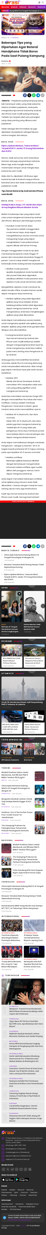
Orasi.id (23, 1226)
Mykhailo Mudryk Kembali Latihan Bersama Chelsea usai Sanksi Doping (26, 1034)
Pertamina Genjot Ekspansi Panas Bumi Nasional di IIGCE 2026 (34, 662)
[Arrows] (3, 606)
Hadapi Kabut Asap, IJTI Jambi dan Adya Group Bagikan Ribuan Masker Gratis (21, 206)
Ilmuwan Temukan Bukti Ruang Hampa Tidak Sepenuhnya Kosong (24, 565)
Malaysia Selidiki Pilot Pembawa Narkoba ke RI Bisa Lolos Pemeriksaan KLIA (26, 1083)
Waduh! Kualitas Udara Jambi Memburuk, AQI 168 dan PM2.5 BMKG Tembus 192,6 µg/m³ (14, 775)
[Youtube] (21, 1169)
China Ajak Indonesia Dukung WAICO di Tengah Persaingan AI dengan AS (21, 556)
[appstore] (7, 1181)
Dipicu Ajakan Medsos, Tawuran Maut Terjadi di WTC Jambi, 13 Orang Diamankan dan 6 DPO (22, 148)
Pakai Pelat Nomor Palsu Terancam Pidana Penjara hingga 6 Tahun (33, 728)
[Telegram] (38, 95)
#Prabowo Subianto (10, 760)
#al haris (28, 760)
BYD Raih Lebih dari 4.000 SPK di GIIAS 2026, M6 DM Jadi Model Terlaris (10, 728)
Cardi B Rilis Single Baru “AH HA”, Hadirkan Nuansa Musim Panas (23, 1107)
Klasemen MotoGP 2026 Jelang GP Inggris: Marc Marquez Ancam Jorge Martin (25, 1118)
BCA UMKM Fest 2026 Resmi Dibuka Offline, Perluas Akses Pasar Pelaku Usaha (11, 663)
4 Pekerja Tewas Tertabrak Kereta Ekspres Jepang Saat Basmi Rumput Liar (33, 939)
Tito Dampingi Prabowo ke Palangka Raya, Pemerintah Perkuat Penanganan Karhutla (15, 828)
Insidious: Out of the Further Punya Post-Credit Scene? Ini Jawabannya (17, 815)
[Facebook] (25, 95)
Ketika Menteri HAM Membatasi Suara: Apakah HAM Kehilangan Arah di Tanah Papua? (32, 629)
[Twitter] (29, 95)
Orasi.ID (5, 37)
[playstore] (22, 1181)
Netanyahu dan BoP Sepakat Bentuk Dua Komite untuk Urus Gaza (33, 965)
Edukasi (15, 37)
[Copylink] (43, 95)
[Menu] (3, 2)
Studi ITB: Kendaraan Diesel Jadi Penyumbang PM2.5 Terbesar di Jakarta (22, 703)
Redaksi (4, 61)
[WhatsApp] (34, 95)
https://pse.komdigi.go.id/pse (19, 1220)
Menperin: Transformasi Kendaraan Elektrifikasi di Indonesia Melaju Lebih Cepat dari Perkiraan (26, 1011)
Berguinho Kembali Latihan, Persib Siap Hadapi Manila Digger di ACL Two (16, 801)
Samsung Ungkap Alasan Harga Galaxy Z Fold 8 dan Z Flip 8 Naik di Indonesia (24, 1096)
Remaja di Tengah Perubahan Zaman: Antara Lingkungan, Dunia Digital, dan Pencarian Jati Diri (10, 631)
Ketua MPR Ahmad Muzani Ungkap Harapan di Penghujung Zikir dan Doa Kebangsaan (26, 1046)
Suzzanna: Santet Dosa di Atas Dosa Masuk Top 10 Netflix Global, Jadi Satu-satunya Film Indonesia (25, 1071)
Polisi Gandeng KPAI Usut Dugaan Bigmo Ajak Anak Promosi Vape (28, 871)
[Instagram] (17, 1169)
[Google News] (30, 1169)
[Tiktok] (25, 1169)
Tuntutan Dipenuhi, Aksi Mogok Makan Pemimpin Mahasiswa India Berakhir (11, 939)
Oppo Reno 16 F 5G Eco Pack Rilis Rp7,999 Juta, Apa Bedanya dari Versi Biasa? (26, 1024)
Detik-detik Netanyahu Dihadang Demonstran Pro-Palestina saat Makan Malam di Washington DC (24, 1058)
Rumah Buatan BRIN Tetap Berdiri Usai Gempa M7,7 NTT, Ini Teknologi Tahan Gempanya (22, 907)
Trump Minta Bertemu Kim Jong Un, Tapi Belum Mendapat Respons (11, 965)
